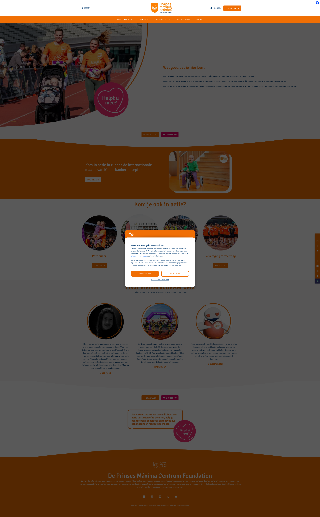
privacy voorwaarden (139, 256)
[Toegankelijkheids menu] (317, 2)
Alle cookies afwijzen (160, 280)
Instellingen (175, 273)
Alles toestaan (144, 273)
